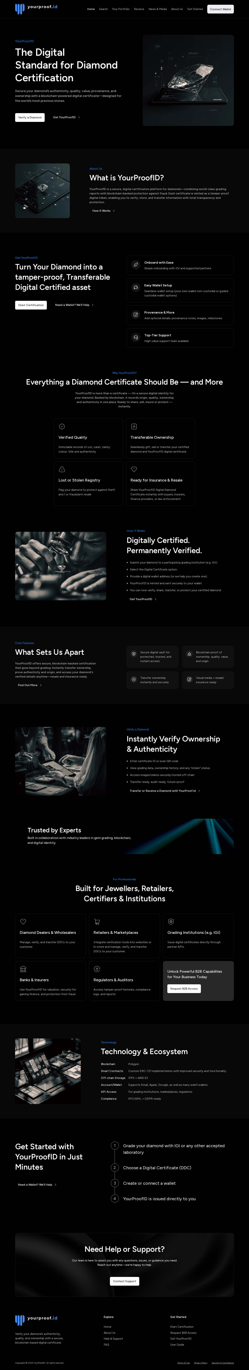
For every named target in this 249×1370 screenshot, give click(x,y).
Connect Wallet (220, 9)
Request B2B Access (184, 988)
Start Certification (31, 305)
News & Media (158, 9)
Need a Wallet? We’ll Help (72, 305)
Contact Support (124, 1281)
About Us (177, 9)
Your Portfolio (121, 9)
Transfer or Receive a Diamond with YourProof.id (163, 790)
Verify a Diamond (30, 117)
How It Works (101, 210)
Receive (139, 9)
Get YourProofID (64, 117)
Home (91, 9)
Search (103, 9)
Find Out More (27, 685)
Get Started (195, 9)
